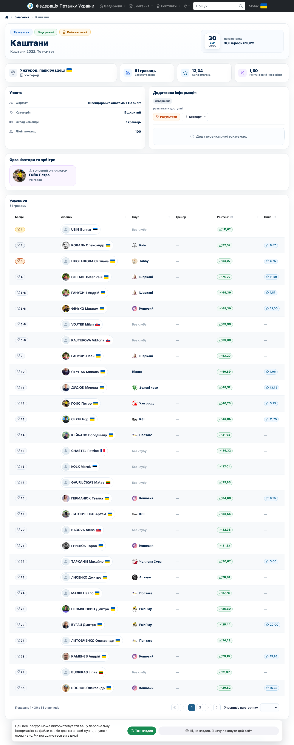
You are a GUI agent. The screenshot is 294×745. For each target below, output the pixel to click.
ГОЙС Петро (39, 175)
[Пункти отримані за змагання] (231, 216)
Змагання (22, 17)
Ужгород (31, 75)
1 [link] (192, 707)
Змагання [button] (141, 6)
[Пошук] (241, 6)
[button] (187, 6)
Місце (19, 217)
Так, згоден (144, 731)
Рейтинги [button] (169, 6)
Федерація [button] (113, 6)
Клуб (135, 217)
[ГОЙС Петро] (19, 176)
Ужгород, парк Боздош (42, 70)
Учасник (66, 217)
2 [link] (200, 707)
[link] (208, 707)
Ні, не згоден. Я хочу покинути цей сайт (221, 731)
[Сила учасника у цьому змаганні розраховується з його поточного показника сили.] (274, 216)
